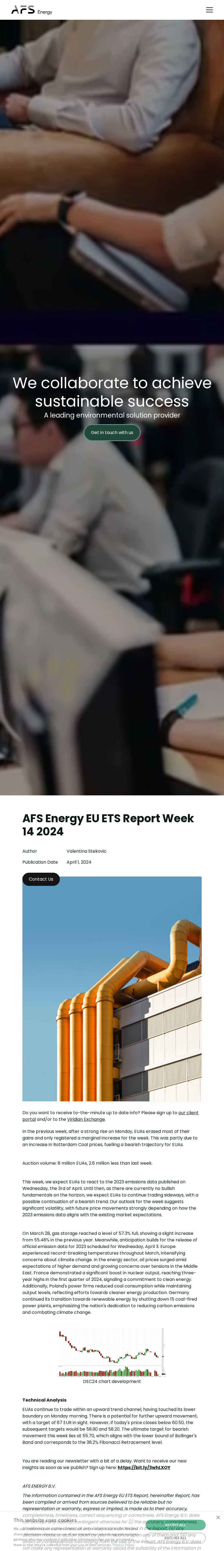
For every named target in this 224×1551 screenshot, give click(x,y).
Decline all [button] (175, 1538)
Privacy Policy (123, 1545)
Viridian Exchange (86, 1119)
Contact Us (41, 879)
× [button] (218, 1518)
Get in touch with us (112, 432)
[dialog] (112, 1531)
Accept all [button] (175, 1524)
